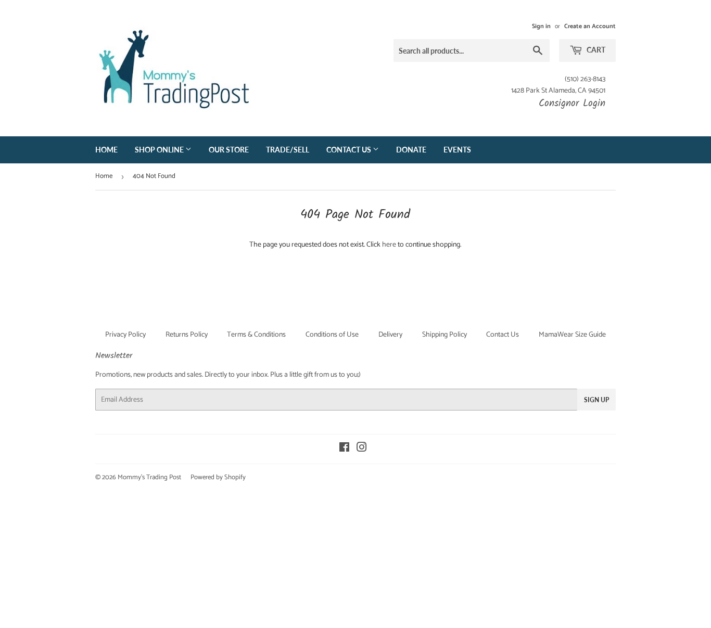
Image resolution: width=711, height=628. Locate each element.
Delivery (390, 335)
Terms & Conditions (256, 335)
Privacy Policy (125, 335)
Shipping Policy (444, 335)
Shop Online (160, 149)
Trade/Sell (287, 149)
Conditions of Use (332, 335)
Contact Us (349, 149)
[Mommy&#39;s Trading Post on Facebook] (344, 449)
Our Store (229, 149)
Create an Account (590, 26)
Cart (595, 49)
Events (457, 149)
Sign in (541, 26)
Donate (411, 149)
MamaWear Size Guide (572, 335)
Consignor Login (572, 103)
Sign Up (596, 400)
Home (106, 149)
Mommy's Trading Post (149, 477)
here (389, 245)
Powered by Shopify (218, 477)
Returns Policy (187, 335)
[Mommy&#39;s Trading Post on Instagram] (362, 449)
